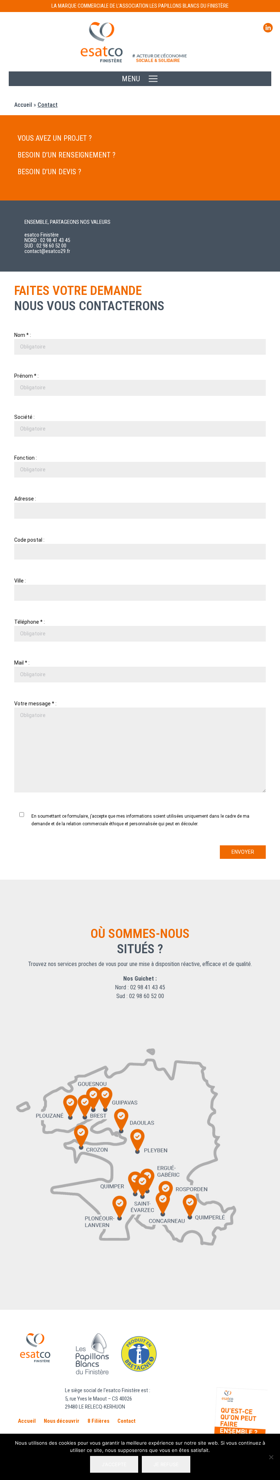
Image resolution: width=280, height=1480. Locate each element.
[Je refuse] (271, 1457)
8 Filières (98, 1421)
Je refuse (166, 1464)
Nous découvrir (61, 1421)
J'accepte (114, 1464)
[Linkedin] (268, 30)
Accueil (23, 104)
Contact (126, 1421)
